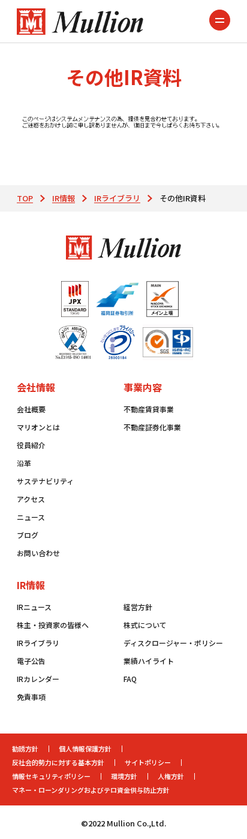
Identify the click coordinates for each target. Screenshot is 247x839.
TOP (25, 198)
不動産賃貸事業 (148, 409)
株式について (145, 625)
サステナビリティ (45, 481)
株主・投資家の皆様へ (53, 625)
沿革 (24, 463)
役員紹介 (31, 445)
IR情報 (63, 198)
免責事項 (31, 697)
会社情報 (36, 387)
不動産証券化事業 (152, 427)
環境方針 (124, 776)
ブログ (27, 535)
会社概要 (31, 409)
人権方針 (171, 776)
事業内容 (142, 387)
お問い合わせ (38, 553)
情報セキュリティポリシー (51, 776)
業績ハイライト (148, 661)
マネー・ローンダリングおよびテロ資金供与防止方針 (91, 790)
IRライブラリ (117, 198)
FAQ (130, 679)
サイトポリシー (148, 762)
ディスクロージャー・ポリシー (173, 643)
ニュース (31, 517)
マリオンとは (38, 427)
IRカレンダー (38, 679)
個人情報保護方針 (85, 748)
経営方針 (137, 607)
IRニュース (34, 607)
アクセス (31, 499)
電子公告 (31, 661)
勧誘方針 (25, 748)
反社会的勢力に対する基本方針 (58, 762)
